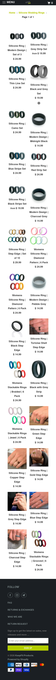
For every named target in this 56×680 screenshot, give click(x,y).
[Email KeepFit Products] (24, 595)
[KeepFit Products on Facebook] (11, 595)
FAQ (10, 602)
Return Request (18, 624)
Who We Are (15, 617)
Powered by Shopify (18, 659)
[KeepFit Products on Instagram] (18, 595)
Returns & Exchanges (21, 610)
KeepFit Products (24, 655)
